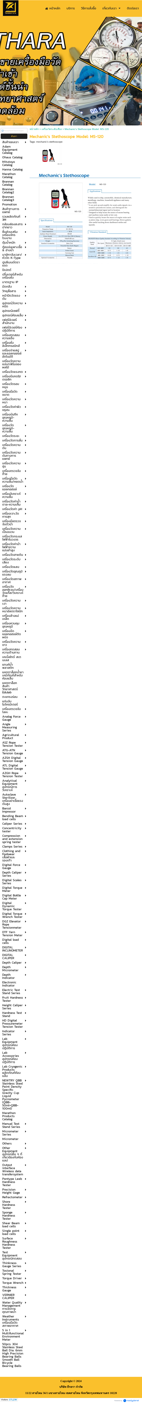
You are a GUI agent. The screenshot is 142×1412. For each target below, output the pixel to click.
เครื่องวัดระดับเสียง (52, 129)
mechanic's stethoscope (49, 141)
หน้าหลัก (34, 129)
